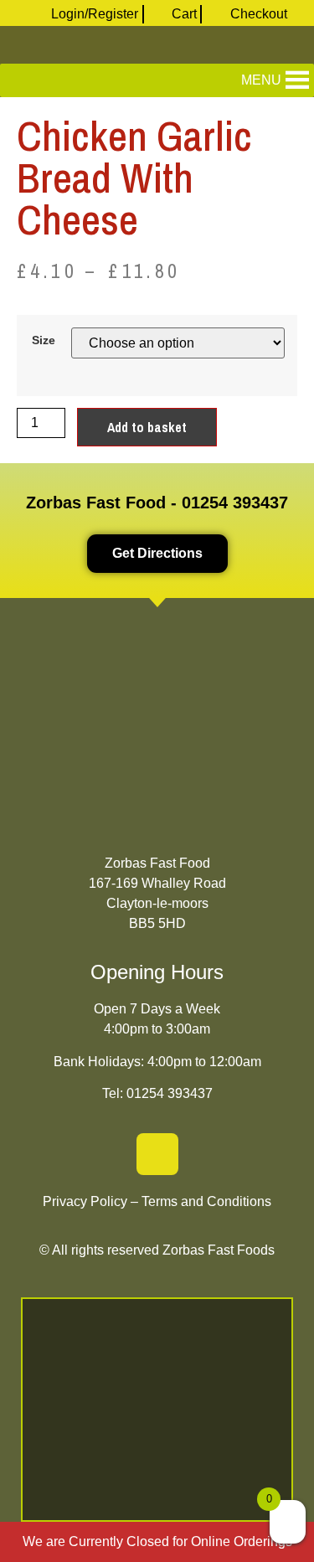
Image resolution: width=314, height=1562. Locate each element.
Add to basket (147, 427)
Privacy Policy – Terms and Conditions (157, 1201)
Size (43, 340)
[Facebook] (157, 1154)
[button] (261, 80)
